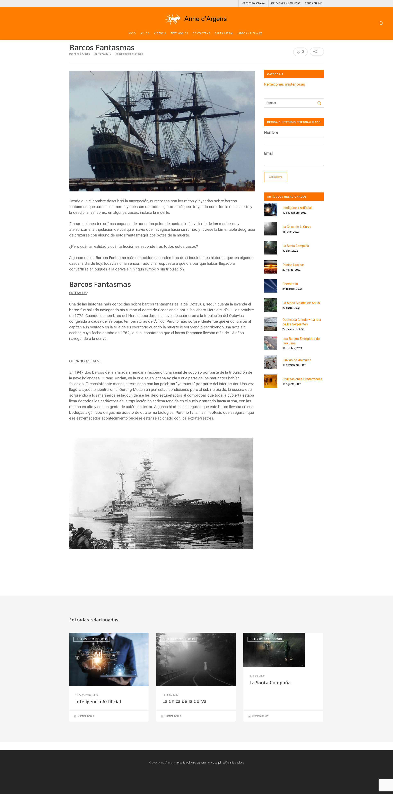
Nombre (271, 132)
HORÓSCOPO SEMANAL (253, 3)
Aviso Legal (214, 762)
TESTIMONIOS (179, 34)
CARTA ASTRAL (224, 34)
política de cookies (233, 762)
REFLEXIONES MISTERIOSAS (285, 3)
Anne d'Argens (81, 53)
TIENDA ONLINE (313, 3)
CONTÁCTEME (201, 34)
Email (268, 153)
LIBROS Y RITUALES (250, 34)
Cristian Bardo (85, 716)
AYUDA (144, 34)
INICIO (132, 34)
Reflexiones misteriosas (129, 53)
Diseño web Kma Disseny (192, 762)
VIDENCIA (160, 34)
